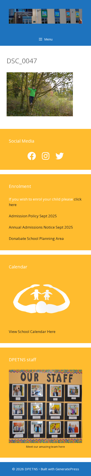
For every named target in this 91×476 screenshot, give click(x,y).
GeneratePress (67, 469)
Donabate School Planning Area (36, 238)
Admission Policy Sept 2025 (33, 215)
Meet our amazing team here (45, 447)
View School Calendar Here (32, 331)
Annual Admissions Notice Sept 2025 (41, 227)
